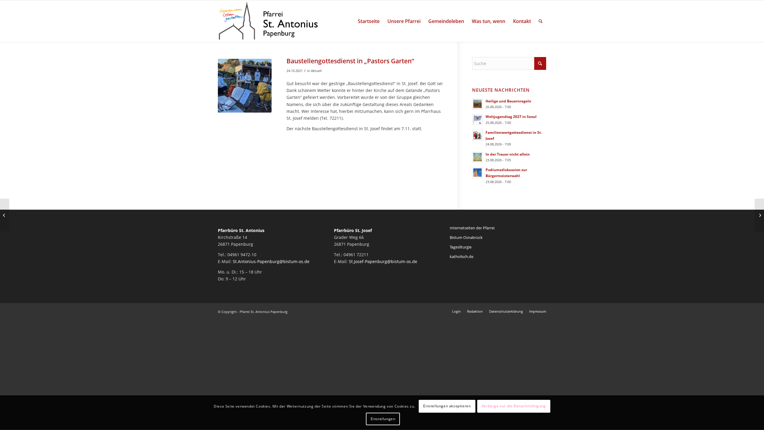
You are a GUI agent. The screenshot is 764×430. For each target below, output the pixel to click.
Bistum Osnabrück (466, 237)
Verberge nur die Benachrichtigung (514, 406)
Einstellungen (383, 418)
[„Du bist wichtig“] (4, 215)
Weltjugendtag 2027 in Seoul (511, 116)
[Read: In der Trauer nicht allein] (477, 157)
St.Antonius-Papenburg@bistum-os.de (271, 261)
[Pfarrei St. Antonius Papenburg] (268, 21)
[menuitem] (368, 21)
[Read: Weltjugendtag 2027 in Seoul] (477, 119)
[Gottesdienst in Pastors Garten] (245, 86)
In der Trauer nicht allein (508, 154)
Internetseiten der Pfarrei (472, 228)
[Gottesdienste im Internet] (759, 215)
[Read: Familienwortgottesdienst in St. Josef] (477, 135)
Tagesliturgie (461, 247)
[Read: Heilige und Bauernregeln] (477, 104)
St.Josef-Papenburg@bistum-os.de (383, 261)
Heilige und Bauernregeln (508, 101)
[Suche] (540, 21)
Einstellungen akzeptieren (447, 406)
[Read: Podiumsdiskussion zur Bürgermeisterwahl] (477, 172)
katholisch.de (461, 256)
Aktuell (316, 70)
